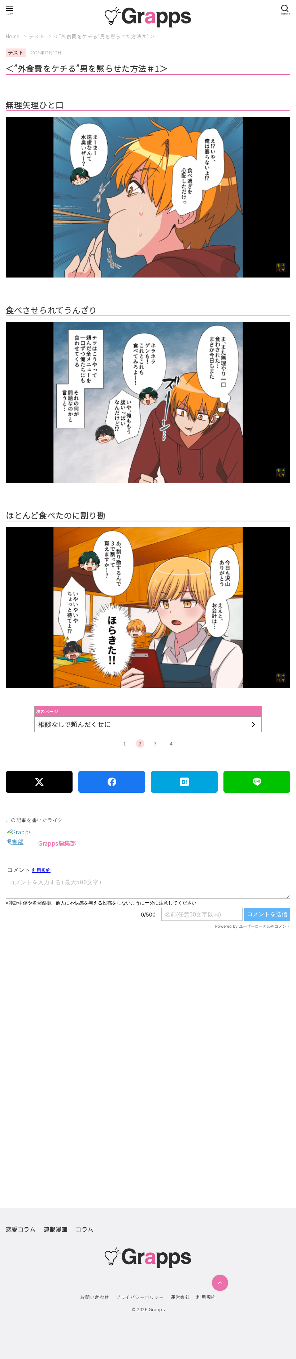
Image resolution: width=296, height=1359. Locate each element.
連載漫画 (56, 1229)
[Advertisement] (148, 1022)
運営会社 (180, 1297)
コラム (84, 1229)
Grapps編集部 (57, 843)
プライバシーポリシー (140, 1297)
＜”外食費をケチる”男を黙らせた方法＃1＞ (104, 36)
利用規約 (206, 1297)
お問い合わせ (94, 1297)
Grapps (157, 1309)
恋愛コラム (20, 1229)
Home (13, 36)
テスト (37, 36)
